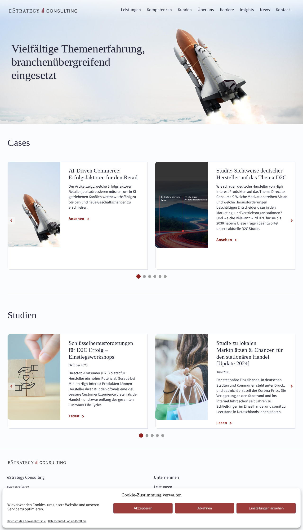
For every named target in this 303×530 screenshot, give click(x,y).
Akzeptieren (143, 508)
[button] (138, 276)
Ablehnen (204, 508)
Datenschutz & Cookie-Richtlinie (26, 521)
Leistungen (163, 487)
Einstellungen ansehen (266, 508)
